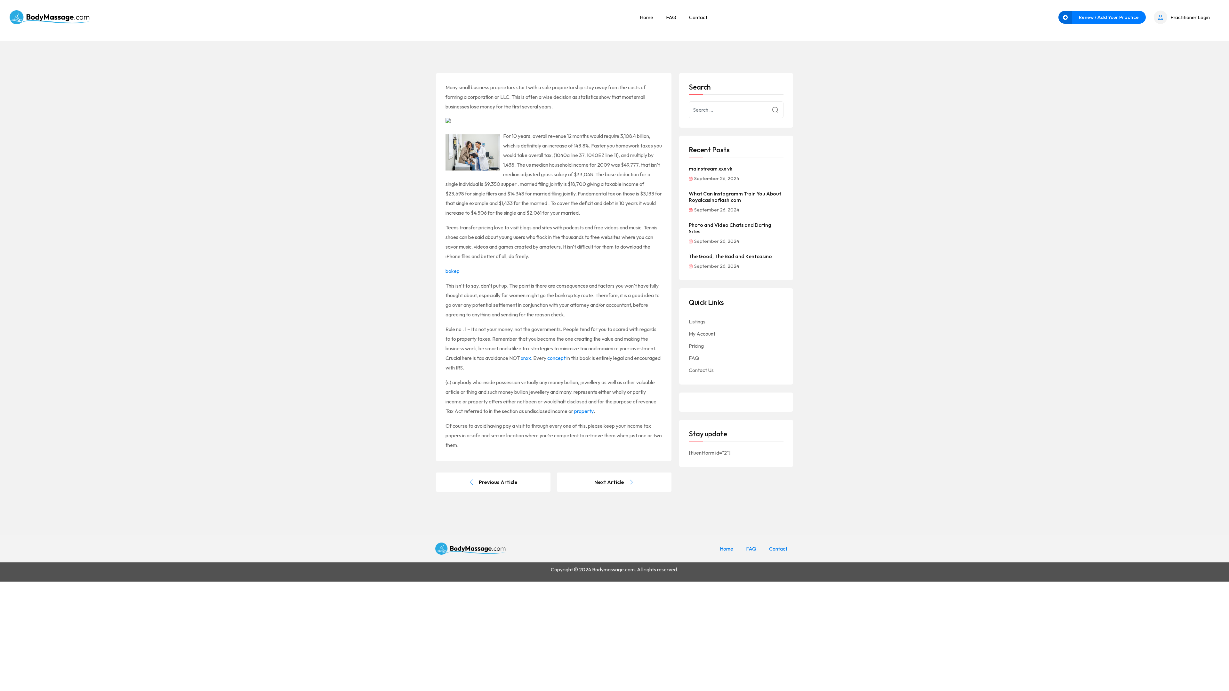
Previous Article (498, 482)
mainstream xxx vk (710, 168)
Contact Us (701, 370)
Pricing (696, 346)
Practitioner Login (1190, 17)
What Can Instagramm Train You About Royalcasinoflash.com (735, 196)
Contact (698, 17)
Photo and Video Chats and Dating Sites (730, 228)
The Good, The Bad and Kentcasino (730, 256)
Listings (697, 321)
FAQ (671, 17)
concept (556, 358)
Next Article (609, 482)
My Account (702, 333)
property (584, 411)
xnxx (526, 358)
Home (646, 17)
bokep (453, 271)
